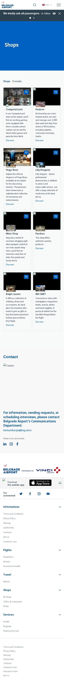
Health (6, 622)
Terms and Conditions (13, 514)
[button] (28, 13)
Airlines (6, 582)
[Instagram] (11, 444)
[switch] (34, 5)
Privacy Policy (9, 518)
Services (8, 614)
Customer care (10, 542)
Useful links (8, 528)
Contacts (7, 532)
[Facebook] (17, 444)
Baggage (7, 626)
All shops (7, 597)
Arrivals (6, 562)
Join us (6, 537)
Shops (7, 590)
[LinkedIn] (5, 444)
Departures (8, 557)
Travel (7, 574)
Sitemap (7, 523)
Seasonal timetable (12, 566)
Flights (7, 550)
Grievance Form (10, 671)
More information (54, 13)
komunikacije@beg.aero (17, 430)
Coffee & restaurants (12, 602)
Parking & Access (11, 631)
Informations (11, 506)
